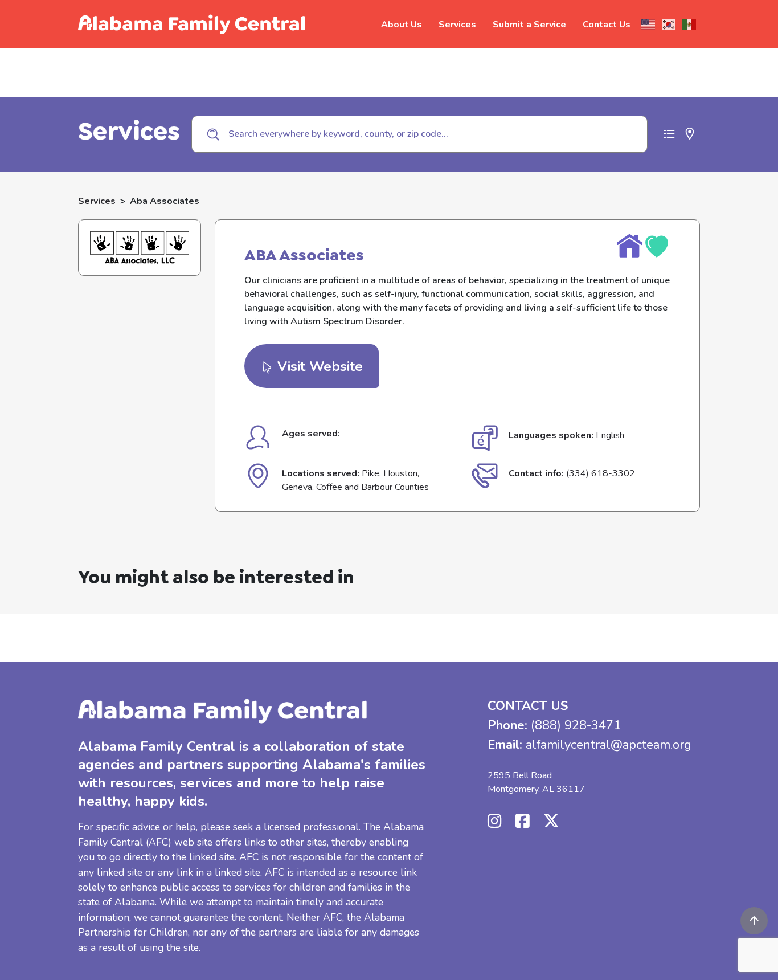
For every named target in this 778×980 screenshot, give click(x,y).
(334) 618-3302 (600, 473)
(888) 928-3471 (576, 725)
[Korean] (669, 24)
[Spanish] (689, 24)
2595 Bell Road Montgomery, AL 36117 (536, 782)
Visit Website (318, 366)
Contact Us (606, 24)
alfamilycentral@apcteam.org (608, 744)
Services (457, 24)
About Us (401, 24)
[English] (648, 24)
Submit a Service (529, 24)
